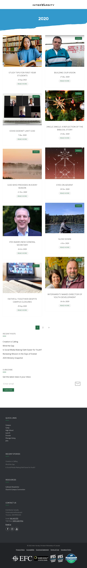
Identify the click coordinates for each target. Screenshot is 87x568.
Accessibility (30, 550)
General (35, 38)
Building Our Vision (64, 73)
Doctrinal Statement (42, 550)
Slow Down (64, 239)
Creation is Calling (10, 341)
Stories (78, 38)
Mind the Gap (8, 345)
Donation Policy (66, 550)
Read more (23, 84)
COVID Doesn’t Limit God (22, 131)
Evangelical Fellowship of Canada (22, 558)
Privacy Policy (20, 550)
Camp (7, 428)
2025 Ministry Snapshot (13, 358)
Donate (8, 435)
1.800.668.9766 (18, 521)
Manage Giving (10, 438)
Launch (8, 433)
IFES (57, 558)
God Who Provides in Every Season (22, 186)
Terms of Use (55, 550)
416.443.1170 (14, 518)
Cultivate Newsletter (12, 487)
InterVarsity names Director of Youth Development (64, 295)
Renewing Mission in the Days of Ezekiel (20, 354)
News (36, 209)
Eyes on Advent (64, 185)
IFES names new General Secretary (22, 243)
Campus (8, 425)
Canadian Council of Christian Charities (41, 558)
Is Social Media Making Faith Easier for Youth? (22, 350)
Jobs (7, 441)
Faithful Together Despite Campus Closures (22, 300)
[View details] (22, 51)
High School (9, 430)
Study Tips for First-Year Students (22, 74)
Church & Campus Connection (15, 489)
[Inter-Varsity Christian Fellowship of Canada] (43, 4)
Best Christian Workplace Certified (71, 558)
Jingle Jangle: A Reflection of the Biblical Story (64, 128)
